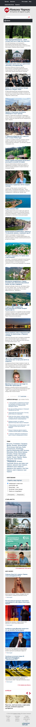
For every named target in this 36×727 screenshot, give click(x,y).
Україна (19, 457)
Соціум (26, 716)
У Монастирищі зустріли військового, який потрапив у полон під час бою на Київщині (18, 426)
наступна (23, 396)
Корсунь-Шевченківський (15, 450)
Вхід (30, 1)
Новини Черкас (17, 713)
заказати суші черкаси (20, 465)
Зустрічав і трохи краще (15, 489)
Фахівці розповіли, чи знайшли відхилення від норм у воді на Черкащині (18, 422)
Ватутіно (9, 443)
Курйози (17, 719)
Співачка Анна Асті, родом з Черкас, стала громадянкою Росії (16, 575)
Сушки (9, 457)
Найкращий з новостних (16, 483)
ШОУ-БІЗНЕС (9, 571)
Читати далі (9, 597)
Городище (24, 443)
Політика (8, 716)
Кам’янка (18, 447)
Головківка (16, 443)
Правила (17, 4)
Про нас (7, 1)
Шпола (16, 463)
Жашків (14, 445)
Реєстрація (25, 1)
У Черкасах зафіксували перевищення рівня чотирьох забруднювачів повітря (18, 434)
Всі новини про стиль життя (23, 568)
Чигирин (19, 461)
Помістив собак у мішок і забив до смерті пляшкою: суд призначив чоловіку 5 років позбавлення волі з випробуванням (18, 418)
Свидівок (10, 455)
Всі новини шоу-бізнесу (25, 685)
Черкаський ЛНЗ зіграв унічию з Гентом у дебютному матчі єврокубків (18, 413)
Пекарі (15, 454)
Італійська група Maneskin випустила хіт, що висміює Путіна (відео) (16, 629)
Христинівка (18, 459)
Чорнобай (10, 463)
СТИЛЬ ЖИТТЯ (9, 499)
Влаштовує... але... (14, 487)
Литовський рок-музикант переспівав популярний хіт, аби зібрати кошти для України (17, 602)
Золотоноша (11, 447)
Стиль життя (26, 719)
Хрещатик (10, 459)
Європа (17, 717)
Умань (25, 457)
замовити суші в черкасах (15, 466)
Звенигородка (22, 445)
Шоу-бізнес (26, 717)
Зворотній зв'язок (9, 4)
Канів (24, 447)
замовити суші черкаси (14, 468)
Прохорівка (22, 454)
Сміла (15, 455)
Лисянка (26, 450)
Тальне (14, 457)
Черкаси (11, 461)
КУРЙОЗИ (8, 690)
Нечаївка (9, 454)
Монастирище (22, 452)
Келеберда (19, 449)
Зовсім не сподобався (15, 491)
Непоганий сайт (13, 485)
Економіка (17, 716)
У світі (8, 717)
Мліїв (15, 452)
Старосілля (21, 455)
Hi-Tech (8, 721)
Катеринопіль (11, 449)
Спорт (8, 719)
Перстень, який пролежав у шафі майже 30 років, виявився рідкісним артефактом (17, 706)
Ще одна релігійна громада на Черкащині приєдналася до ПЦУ (18, 409)
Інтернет (17, 721)
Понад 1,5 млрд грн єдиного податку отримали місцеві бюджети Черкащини (18, 431)
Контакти (12, 1)
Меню (8, 20)
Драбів (9, 445)
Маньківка (10, 452)
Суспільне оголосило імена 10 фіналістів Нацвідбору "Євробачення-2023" (14, 658)
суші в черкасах (18, 470)
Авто (26, 721)
